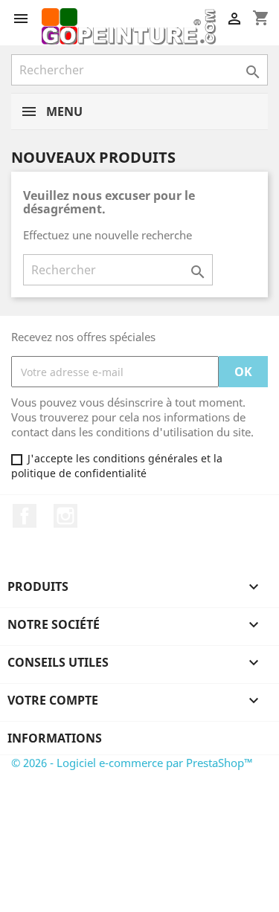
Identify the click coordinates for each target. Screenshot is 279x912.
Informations (54, 738)
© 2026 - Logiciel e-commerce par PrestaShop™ (132, 762)
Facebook (24, 516)
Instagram (65, 516)
